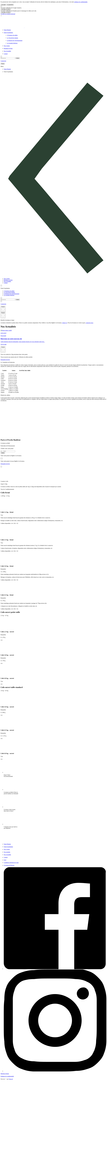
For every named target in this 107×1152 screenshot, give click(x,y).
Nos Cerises (7, 278)
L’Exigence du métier (9, 291)
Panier (2, 63)
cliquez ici (64, 322)
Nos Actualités (7, 281)
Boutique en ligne (8, 280)
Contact (6, 282)
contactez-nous (89, 322)
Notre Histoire (7, 69)
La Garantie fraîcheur (9, 295)
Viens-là (11, 1079)
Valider (2, 452)
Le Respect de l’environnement (11, 293)
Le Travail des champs (9, 292)
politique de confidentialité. (81, 2)
